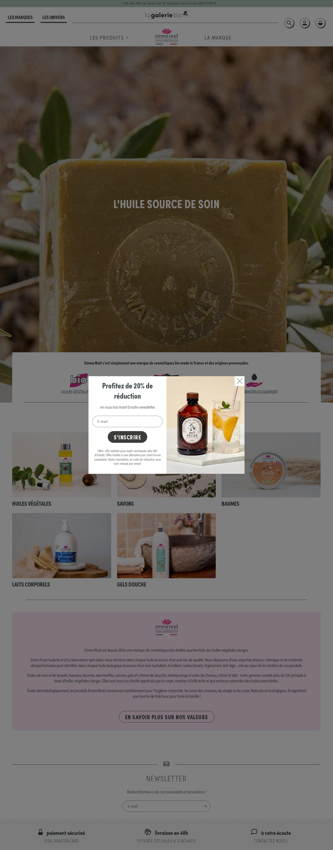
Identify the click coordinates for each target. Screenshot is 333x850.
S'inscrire (127, 437)
